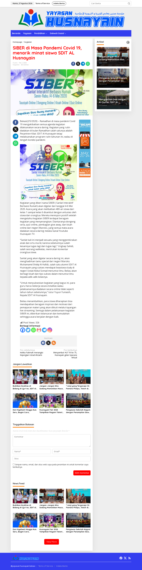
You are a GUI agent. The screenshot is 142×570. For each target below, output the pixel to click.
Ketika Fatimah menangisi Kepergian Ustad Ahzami (31, 352)
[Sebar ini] (73, 64)
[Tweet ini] (78, 64)
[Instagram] (49, 330)
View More (51, 541)
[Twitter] (28, 330)
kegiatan (16, 65)
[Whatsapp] (88, 64)
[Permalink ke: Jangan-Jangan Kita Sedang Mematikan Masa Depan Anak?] (51, 376)
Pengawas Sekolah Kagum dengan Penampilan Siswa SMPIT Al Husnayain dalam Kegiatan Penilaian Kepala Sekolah (78, 411)
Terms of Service (45, 566)
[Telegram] (44, 330)
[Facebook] (22, 330)
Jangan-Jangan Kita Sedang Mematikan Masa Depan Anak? (51, 387)
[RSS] (53, 343)
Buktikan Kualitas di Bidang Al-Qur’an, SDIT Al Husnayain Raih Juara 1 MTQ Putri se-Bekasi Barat (25, 387)
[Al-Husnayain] (71, 18)
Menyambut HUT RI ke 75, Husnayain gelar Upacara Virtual (65, 354)
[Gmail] (38, 330)
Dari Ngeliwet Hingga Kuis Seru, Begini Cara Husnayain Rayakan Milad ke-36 (25, 411)
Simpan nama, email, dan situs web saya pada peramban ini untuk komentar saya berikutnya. (50, 465)
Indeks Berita (62, 566)
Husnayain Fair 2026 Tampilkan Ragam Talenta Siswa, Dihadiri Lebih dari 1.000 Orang (51, 411)
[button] (129, 3)
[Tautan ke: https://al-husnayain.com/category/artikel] (128, 42)
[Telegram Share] (83, 64)
